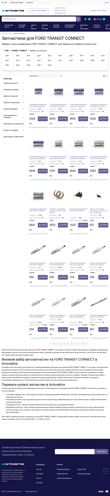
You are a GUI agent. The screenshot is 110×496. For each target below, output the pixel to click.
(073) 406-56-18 (60, 13)
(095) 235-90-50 (60, 10)
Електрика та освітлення (84, 27)
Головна (4, 33)
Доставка (39, 474)
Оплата (38, 478)
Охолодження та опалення (70, 26)
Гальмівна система (22, 26)
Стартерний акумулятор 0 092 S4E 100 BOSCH (38, 158)
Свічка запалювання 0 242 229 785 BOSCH (78, 264)
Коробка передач (56, 26)
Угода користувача (31, 491)
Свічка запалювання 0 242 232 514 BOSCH (37, 316)
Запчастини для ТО (8, 26)
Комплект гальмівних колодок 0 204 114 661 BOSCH (57, 211)
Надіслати (101, 451)
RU (107, 2)
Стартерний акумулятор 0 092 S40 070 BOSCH (58, 105)
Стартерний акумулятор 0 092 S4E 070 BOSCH (98, 105)
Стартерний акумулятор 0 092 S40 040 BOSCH (38, 105)
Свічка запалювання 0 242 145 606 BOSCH (57, 264)
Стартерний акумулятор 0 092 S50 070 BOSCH (78, 158)
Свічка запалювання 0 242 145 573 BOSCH (37, 264)
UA (105, 2)
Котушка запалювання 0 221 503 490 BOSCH (79, 210)
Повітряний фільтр (63, 469)
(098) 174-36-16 (60, 8)
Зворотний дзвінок (39, 10)
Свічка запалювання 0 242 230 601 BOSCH (98, 264)
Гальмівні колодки (83, 474)
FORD (10, 33)
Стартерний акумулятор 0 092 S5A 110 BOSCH (38, 210)
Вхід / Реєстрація (99, 10)
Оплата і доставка (16, 2)
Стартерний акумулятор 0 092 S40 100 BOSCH (78, 105)
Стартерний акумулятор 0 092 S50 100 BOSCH (98, 158)
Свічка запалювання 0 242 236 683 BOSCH (78, 316)
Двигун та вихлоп (33, 27)
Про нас (4, 2)
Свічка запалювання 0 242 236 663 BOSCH (57, 316)
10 (83, 344)
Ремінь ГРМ (81, 469)
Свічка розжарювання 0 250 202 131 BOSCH (99, 316)
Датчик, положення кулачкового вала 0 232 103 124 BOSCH (98, 211)
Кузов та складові (97, 26)
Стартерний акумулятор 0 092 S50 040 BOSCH (58, 158)
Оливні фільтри (62, 474)
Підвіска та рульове (45, 27)
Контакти (29, 2)
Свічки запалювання (64, 478)
